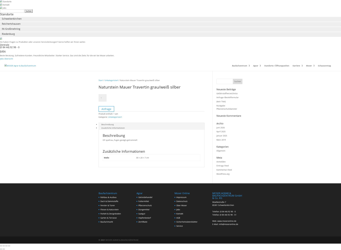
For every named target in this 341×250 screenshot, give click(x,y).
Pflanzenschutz (145, 205)
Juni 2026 (220, 127)
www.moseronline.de (226, 221)
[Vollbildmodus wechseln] (4, 245)
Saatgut (141, 213)
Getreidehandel (145, 197)
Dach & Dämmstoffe (109, 201)
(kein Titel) (221, 101)
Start (101, 80)
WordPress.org (223, 174)
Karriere (296, 66)
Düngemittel (143, 209)
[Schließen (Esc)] (9, 245)
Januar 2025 (221, 135)
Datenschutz (182, 201)
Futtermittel (143, 201)
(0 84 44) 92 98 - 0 (9, 47)
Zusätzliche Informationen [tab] (113, 128)
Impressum (181, 197)
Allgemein (220, 150)
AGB (178, 218)
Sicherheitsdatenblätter (187, 222)
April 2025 (221, 131)
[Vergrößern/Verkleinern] (1, 245)
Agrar (255, 66)
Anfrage (106, 109)
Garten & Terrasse (108, 218)
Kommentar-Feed (224, 170)
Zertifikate (142, 222)
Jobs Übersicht (6, 58)
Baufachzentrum (239, 66)
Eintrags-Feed (222, 165)
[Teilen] (6, 245)
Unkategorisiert (111, 80)
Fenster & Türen (107, 205)
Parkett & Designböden (110, 213)
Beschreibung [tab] (107, 124)
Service (179, 226)
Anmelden (221, 161)
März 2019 (221, 140)
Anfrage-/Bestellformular (227, 97)
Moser (309, 66)
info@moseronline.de (228, 224)
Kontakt (179, 213)
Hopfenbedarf (144, 218)
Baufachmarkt (106, 222)
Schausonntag (324, 66)
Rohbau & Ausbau (108, 197)
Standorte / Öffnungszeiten (276, 66)
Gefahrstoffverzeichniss (227, 93)
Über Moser (181, 205)
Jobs (178, 209)
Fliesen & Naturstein (109, 209)
